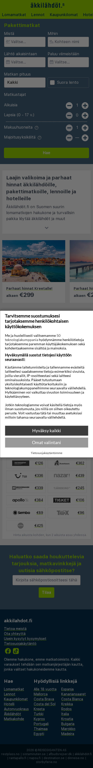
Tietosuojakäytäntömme (46, 453)
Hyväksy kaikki (46, 430)
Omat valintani (46, 442)
